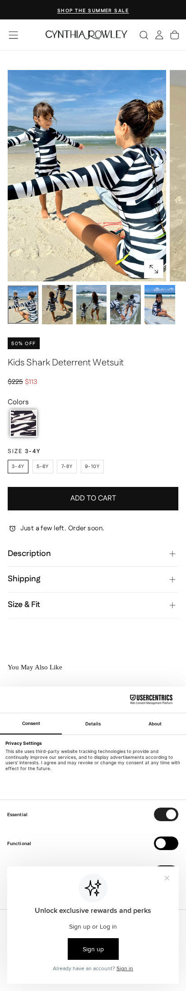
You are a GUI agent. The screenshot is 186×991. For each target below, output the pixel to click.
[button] (13, 35)
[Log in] (159, 34)
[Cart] (174, 34)
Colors (18, 402)
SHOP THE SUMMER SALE (93, 10)
